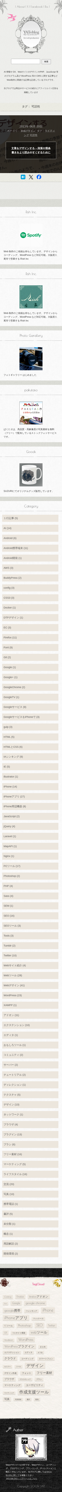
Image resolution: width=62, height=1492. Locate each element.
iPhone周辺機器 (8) (15, 806)
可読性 (33, 135)
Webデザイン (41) (14, 985)
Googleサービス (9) (15, 707)
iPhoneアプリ (16, 1317)
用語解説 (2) (11, 1243)
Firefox (20, 1296)
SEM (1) (8, 905)
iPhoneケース (38, 1318)
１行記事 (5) (11, 518)
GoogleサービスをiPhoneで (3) (22, 717)
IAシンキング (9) (13, 756)
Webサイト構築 (18, 1333)
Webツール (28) (13, 975)
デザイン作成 (10, 1373)
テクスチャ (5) (12, 1094)
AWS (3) (8, 567)
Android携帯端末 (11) (16, 548)
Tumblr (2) (9, 945)
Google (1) (10, 667)
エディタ (28, 1352)
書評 (28, 1399)
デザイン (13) (11, 1104)
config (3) (9, 587)
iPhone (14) (10, 786)
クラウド (10, 1358)
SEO (39, 1325)
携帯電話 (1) (11, 1203)
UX (5, 1332)
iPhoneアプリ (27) (14, 796)
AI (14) (7, 528)
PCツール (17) (12, 866)
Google (16, 1303)
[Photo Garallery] (31, 358)
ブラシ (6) (9, 1144)
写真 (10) (9, 1194)
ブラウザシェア (25, 1379)
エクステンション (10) (17, 1025)
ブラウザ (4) (11, 1124)
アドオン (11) (11, 1015)
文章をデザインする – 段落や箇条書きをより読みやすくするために (31, 150)
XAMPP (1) (10, 1005)
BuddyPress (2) (12, 577)
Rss (46, 6)
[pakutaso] (31, 413)
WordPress (25, 1339)
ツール (18, 1366)
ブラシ (39, 1379)
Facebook (37, 6)
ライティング (9, 1393)
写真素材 (18, 1399)
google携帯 (12, 1310)
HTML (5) (9, 736)
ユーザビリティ (34, 1385)
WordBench (8, 1340)
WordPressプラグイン (19, 1346)
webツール (39, 1332)
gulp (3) (8, 726)
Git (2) (7, 657)
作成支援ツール (34, 1391)
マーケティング (12, 1385)
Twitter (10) (10, 955)
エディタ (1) (11, 1035)
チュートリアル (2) (15, 1074)
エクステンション (11, 1352)
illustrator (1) (11, 776)
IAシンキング (31, 1311)
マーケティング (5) (15, 1164)
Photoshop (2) (12, 876)
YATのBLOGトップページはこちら (21, 1478)
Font (5, 1303)
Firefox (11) (10, 637)
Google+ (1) (10, 677)
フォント (26, 1373)
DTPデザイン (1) (13, 617)
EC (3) (7, 627)
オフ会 (40, 1352)
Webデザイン (28, 130)
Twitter (51, 1325)
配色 (37, 1399)
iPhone (48, 1310)
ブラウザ (9, 1379)
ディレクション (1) (15, 1084)
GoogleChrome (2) (14, 687)
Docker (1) (10, 607)
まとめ (43, 1347)
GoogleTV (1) (11, 697)
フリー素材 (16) (13, 1154)
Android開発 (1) (13, 558)
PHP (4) (8, 886)
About (21, 6)
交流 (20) (9, 1184)
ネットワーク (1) (13, 1114)
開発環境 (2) (11, 1253)
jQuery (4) (9, 826)
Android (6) (10, 538)
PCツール (8, 1325)
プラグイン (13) (13, 1134)
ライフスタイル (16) (15, 1174)
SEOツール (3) (12, 925)
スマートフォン (46, 1358)
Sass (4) (8, 896)
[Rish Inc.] (31, 235)
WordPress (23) (13, 995)
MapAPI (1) (10, 846)
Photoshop (24, 1325)
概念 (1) (8, 1233)
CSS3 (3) (9, 597)
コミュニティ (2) (13, 1054)
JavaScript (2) (12, 816)
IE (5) (7, 766)
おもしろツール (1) (15, 1045)
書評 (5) (8, 1213)
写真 (7, 1399)
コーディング (27, 1358)
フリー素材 (44, 1372)
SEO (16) (9, 915)
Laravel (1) (10, 836)
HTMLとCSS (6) (13, 746)
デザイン (35, 1365)
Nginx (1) (9, 856)
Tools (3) (9, 935)
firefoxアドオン (38, 1296)
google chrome (35, 1303)
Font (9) (8, 647)
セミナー (7, 1366)
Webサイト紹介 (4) (15, 965)
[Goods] (31, 474)
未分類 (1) (9, 1223)
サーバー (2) (11, 1064)
